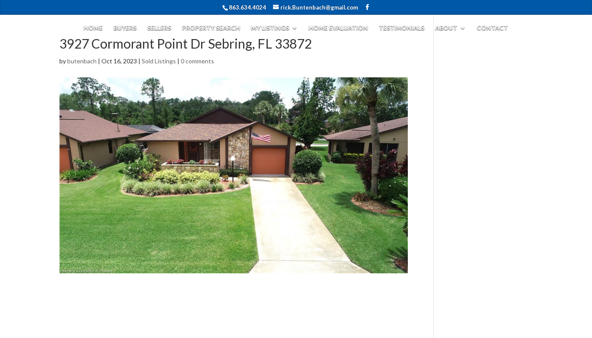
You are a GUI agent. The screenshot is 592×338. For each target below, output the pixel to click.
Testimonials (401, 27)
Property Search (211, 27)
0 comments (197, 61)
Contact (492, 27)
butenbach (82, 61)
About (446, 27)
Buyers (125, 27)
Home (93, 27)
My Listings (270, 27)
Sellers (159, 27)
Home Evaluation (338, 27)
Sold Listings (159, 61)
